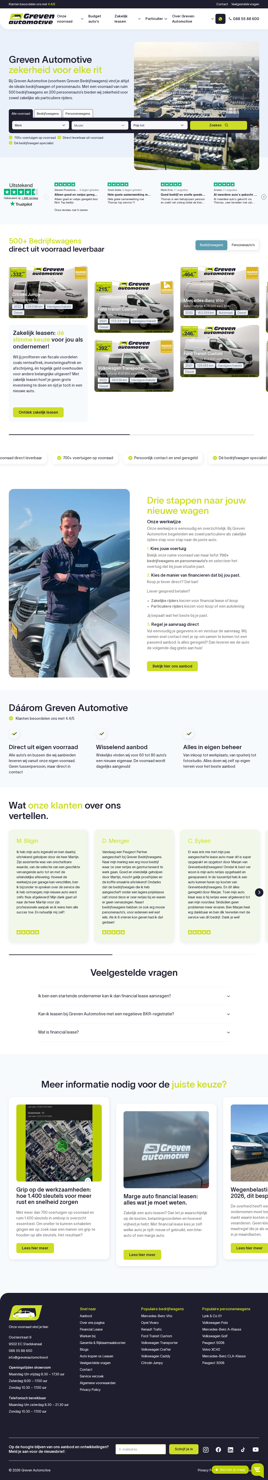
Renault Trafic (151, 1329)
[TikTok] (243, 1449)
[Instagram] (206, 1449)
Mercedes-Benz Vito (156, 1316)
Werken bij (87, 1336)
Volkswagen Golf (215, 1336)
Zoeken (215, 125)
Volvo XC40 (211, 1349)
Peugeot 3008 (213, 1363)
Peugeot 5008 (213, 1343)
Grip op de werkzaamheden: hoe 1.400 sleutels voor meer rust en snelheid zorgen (53, 1196)
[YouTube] (255, 1449)
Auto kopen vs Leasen (96, 1356)
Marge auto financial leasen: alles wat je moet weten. (161, 1199)
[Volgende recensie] (259, 892)
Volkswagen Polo (215, 1322)
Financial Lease (91, 1329)
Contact (222, 4)
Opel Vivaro (150, 1322)
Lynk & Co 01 (212, 1316)
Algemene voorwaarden (98, 1383)
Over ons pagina (92, 1322)
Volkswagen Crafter (156, 1349)
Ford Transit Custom (156, 1336)
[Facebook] (218, 1449)
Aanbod (86, 1316)
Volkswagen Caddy (155, 1356)
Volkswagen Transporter (159, 1343)
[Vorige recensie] (9, 892)
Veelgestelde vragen (245, 4)
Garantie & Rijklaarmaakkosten (102, 1343)
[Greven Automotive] (31, 19)
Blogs (84, 1349)
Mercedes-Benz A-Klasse (221, 1329)
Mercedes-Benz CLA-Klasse (224, 1356)
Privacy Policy (90, 1389)
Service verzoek (92, 1376)
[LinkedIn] (230, 1449)
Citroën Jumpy (152, 1363)
